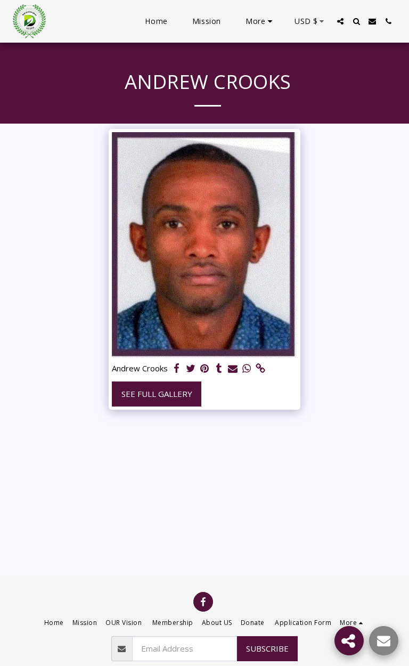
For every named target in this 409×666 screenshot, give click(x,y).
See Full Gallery (156, 393)
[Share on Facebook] (177, 368)
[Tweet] (191, 368)
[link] (261, 368)
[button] (340, 21)
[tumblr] (219, 368)
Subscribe (267, 648)
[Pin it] (205, 368)
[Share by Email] (233, 368)
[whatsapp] (247, 368)
